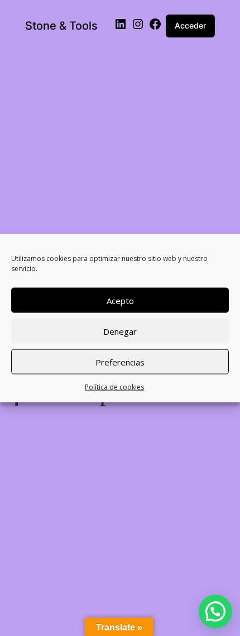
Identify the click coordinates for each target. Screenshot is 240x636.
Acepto (120, 300)
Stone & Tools (61, 25)
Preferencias (120, 361)
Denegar (120, 330)
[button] (215, 611)
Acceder (190, 25)
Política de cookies (114, 387)
